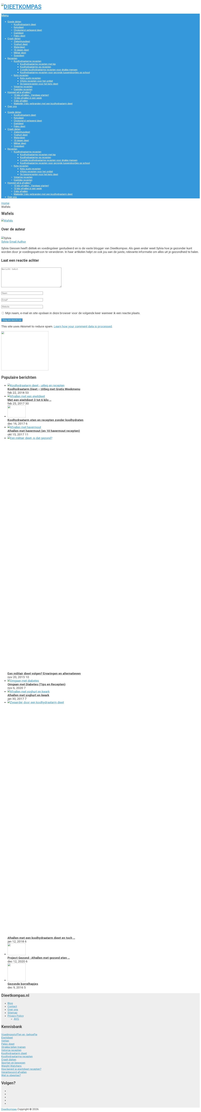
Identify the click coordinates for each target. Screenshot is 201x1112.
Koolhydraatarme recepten (27, 61)
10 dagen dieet (21, 50)
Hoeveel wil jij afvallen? (19, 92)
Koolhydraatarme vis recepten (35, 66)
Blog (10, 1003)
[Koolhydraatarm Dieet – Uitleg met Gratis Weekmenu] (36, 385)
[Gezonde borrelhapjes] (17, 980)
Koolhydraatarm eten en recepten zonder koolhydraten (45, 420)
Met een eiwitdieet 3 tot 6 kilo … (29, 400)
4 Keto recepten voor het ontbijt (36, 81)
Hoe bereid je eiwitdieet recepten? (21, 1069)
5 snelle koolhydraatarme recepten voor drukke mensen (48, 69)
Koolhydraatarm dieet (25, 24)
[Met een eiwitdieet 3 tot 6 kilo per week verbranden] (26, 396)
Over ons (12, 106)
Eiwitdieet (19, 33)
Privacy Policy (16, 1015)
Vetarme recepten (23, 86)
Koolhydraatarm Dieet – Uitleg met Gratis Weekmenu (44, 389)
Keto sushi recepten (30, 78)
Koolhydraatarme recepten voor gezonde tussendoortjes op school (55, 72)
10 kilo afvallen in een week (28, 98)
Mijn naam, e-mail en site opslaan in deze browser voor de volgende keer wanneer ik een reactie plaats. (72, 313)
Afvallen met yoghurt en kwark (28, 695)
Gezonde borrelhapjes (23, 984)
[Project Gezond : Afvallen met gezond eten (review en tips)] (17, 954)
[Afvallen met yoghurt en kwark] (28, 691)
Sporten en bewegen (13, 1062)
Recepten (12, 58)
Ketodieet (19, 27)
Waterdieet (19, 47)
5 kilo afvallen (21, 100)
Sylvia (5, 241)
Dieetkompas (9, 1109)
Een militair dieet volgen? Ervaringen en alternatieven (44, 673)
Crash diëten (14, 38)
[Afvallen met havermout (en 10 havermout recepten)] (24, 427)
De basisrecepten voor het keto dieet (39, 83)
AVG (16, 1018)
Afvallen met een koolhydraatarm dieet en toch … (41, 938)
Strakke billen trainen (13, 1047)
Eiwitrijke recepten (23, 89)
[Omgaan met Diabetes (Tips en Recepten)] (23, 681)
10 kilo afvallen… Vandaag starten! (31, 95)
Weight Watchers (11, 1065)
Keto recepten (21, 75)
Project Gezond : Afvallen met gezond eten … (39, 958)
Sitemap (12, 1012)
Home (5, 203)
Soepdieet (19, 55)
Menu (5, 15)
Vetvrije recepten (11, 1050)
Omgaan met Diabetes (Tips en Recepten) (36, 684)
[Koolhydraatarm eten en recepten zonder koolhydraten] (17, 416)
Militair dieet (20, 52)
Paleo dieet (19, 35)
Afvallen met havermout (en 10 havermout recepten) (44, 431)
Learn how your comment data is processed (83, 326)
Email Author (17, 241)
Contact (12, 1006)
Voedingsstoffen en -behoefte (19, 1034)
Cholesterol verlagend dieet (28, 30)
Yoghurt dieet (21, 44)
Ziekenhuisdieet (22, 41)
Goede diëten (14, 21)
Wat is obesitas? (11, 1075)
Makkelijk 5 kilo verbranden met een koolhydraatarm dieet (43, 103)
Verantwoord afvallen (14, 1072)
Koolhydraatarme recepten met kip (38, 64)
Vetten (5, 1040)
